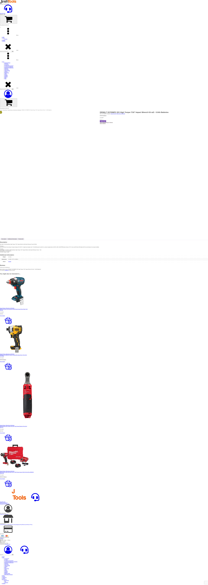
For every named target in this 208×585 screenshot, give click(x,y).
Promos (5, 39)
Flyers (3, 38)
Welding (6, 76)
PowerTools (6, 72)
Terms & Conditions (7, 524)
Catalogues (4, 577)
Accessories (6, 64)
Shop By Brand (7, 62)
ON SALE (6, 63)
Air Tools (6, 559)
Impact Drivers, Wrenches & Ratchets (14, 110)
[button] (106, 122)
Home (1, 110)
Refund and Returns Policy (27, 524)
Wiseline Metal (7, 573)
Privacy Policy (13, 524)
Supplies (6, 75)
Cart (5, 581)
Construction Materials (8, 66)
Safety (5, 73)
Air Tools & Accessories (8, 65)
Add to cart (103, 121)
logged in (7, 270)
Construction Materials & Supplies (10, 561)
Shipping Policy (19, 524)
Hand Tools (6, 69)
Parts (5, 78)
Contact (3, 40)
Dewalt (9, 261)
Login (3, 37)
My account (4, 579)
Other (5, 77)
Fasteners (6, 68)
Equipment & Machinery (9, 67)
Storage (5, 74)
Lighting (5, 71)
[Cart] (8, 19)
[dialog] (104, 565)
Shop (3, 61)
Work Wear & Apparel (8, 574)
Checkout (6, 582)
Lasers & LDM (7, 70)
